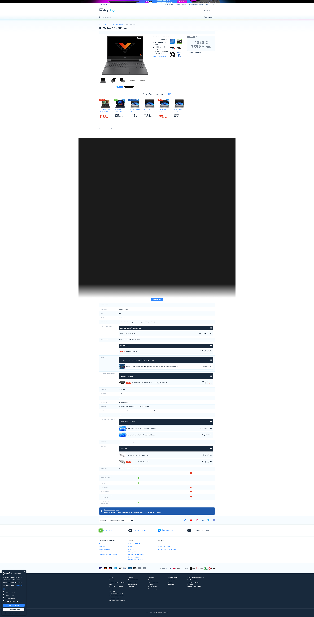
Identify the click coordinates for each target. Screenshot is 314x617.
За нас (212, 4)
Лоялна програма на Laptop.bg (167, 549)
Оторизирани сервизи (111, 510)
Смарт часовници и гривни (116, 593)
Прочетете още (19, 585)
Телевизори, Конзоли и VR (116, 598)
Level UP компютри (192, 579)
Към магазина (103, 4)
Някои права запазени (162, 612)
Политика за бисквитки (135, 557)
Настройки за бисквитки (135, 559)
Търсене (100, 17)
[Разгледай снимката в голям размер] (125, 55)
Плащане (184, 4)
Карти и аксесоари (153, 582)
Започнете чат (167, 530)
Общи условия (132, 552)
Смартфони (151, 577)
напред (149, 80)
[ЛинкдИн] (203, 520)
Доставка (178, 4)
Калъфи (150, 579)
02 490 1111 (209, 10)
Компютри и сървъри (193, 582)
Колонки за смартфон (154, 589)
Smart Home (112, 591)
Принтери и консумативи (194, 586)
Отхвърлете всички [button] (14, 609)
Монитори (111, 584)
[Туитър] (208, 520)
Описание (113, 129)
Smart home (171, 584)
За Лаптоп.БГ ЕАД (134, 544)
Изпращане (120, 86)
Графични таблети (133, 582)
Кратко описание (104, 129)
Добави (195, 52)
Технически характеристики (127, 129)
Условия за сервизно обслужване (196, 4)
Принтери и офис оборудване (117, 600)
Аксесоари (131, 586)
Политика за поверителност (136, 554)
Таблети (130, 577)
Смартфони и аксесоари (115, 589)
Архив (160, 544)
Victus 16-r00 (122, 317)
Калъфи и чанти (132, 584)
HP (169, 94)
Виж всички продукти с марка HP (109, 115)
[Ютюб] (191, 520)
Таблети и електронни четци (116, 595)
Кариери (131, 546)
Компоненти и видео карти (116, 586)
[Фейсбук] (185, 520)
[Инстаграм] (197, 520)
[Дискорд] (214, 520)
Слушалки (150, 584)
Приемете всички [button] (14, 605)
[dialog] (14, 592)
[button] (14, 613)
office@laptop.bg (139, 530)
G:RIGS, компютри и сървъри (117, 582)
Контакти (207, 4)
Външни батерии (152, 586)
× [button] (24, 571)
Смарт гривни (171, 579)
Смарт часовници (172, 577)
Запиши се (132, 520)
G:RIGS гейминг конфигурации (195, 577)
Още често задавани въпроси (108, 554)
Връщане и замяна (104, 549)
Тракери (170, 582)
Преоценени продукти (169, 4)
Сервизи (101, 552)
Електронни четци (133, 579)
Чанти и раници (113, 579)
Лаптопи (111, 577)
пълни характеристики (159, 56)
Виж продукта (122, 366)
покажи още (157, 300)
